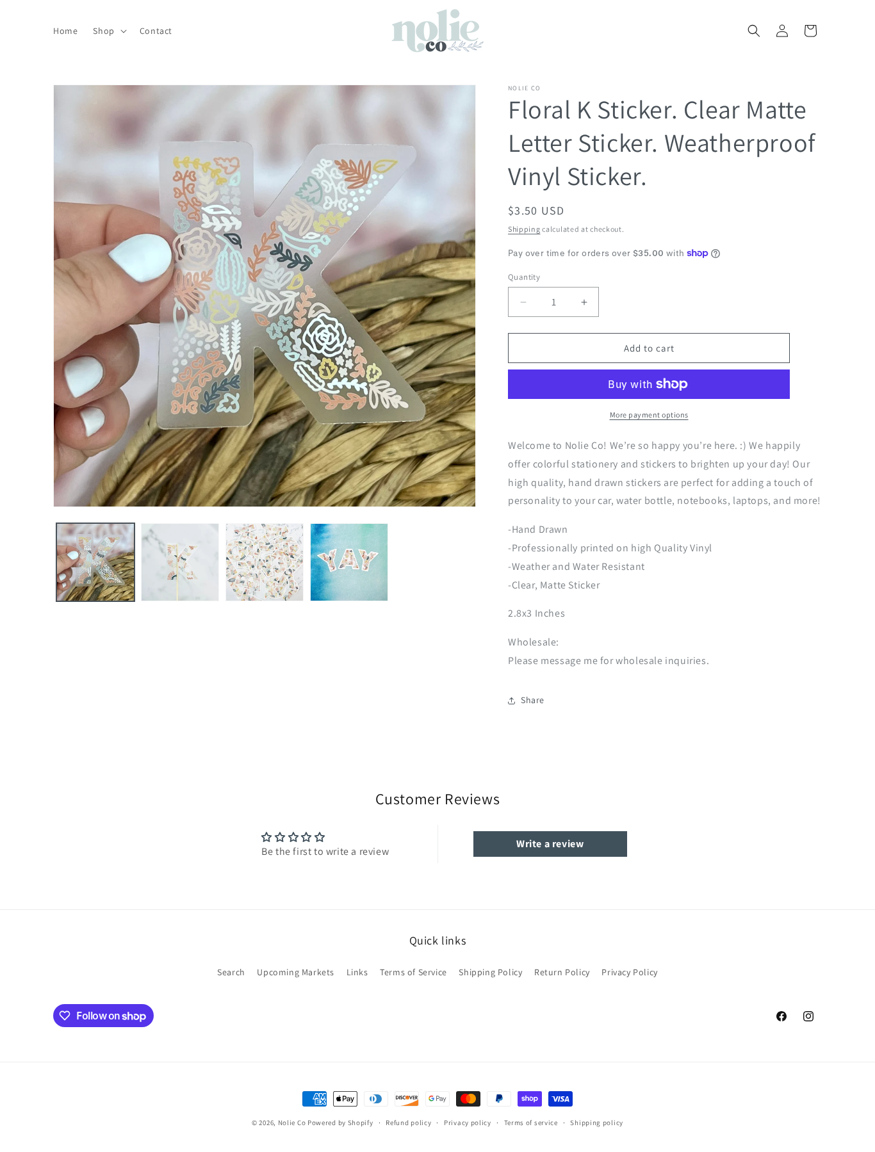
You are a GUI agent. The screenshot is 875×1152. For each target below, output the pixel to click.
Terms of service (531, 1122)
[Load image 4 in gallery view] (349, 562)
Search (231, 972)
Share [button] (532, 700)
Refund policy (408, 1122)
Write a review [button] (550, 843)
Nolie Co (292, 1122)
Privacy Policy (629, 972)
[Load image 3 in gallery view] (264, 562)
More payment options (649, 414)
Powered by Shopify (340, 1122)
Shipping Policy (490, 972)
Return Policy (562, 972)
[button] (108, 30)
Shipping (524, 229)
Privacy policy (467, 1122)
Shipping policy (596, 1122)
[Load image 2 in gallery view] (180, 562)
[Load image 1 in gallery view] (95, 562)
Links (357, 972)
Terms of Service (413, 972)
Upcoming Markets (295, 972)
